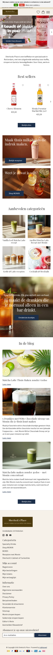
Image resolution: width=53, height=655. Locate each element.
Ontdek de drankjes (26, 317)
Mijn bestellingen (9, 570)
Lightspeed (43, 647)
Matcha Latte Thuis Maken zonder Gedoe (24, 380)
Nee (21, 5)
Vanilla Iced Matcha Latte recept (14, 241)
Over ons (6, 586)
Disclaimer (6, 593)
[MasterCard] (16, 651)
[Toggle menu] (48, 12)
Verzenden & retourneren (13, 604)
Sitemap (6, 611)
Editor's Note (8, 621)
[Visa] (20, 651)
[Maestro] (28, 651)
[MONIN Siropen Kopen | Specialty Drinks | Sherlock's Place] (10, 12)
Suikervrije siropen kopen (13, 618)
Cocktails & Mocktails (39, 271)
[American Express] (36, 651)
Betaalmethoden (9, 600)
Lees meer (6, 384)
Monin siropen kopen (11, 614)
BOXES (5, 551)
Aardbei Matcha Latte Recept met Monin (39, 241)
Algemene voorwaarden (12, 590)
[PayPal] (12, 651)
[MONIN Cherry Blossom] (13, 94)
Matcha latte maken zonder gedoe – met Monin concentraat (24, 474)
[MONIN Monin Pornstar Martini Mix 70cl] (39, 94)
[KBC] (39, 651)
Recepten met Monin (11, 554)
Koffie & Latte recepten (14, 271)
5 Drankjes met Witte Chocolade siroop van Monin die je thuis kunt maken (25, 420)
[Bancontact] (24, 651)
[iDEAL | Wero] (8, 651)
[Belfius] (32, 651)
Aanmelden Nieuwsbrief (12, 625)
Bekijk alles (26, 125)
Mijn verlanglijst (9, 577)
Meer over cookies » (33, 5)
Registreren (7, 567)
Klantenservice (8, 607)
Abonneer (42, 635)
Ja (16, 5)
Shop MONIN (10, 41)
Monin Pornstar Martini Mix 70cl (39, 109)
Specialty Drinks (9, 544)
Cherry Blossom (14, 108)
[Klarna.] (43, 651)
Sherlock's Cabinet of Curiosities (16, 558)
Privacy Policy (8, 597)
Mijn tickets (7, 574)
